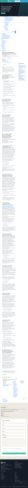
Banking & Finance (7, 22)
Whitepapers (6, 29)
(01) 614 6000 (2, 413)
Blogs (6, 28)
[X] (2, 471)
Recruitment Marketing (8, 20)
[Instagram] (4, 471)
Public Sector (4, 43)
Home (14, 382)
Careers (15, 386)
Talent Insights (6, 27)
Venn (25, 398)
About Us (5, 26)
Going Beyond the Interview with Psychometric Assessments (22, 70)
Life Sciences (6, 23)
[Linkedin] (1, 471)
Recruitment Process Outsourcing (9, 17)
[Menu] (13, 1)
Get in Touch (3, 13)
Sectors (5, 21)
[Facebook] (3, 471)
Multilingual (6, 24)
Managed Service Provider (8, 18)
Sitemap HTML (5, 401)
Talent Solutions (6, 16)
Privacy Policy (14, 486)
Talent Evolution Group (5, 60)
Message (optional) (4, 437)
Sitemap (26, 486)
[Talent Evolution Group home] (10, 1)
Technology (6, 25)
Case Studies (3, 48)
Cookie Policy (5, 399)
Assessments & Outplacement (6, 37)
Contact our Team (17, 1)
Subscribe (21, 483)
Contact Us (16, 477)
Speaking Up (15, 385)
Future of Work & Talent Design (9, 19)
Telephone (3, 431)
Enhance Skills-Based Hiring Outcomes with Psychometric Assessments (22, 76)
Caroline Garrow (10, 58)
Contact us (15, 384)
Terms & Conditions (5, 400)
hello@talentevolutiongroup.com (7, 384)
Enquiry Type (3, 434)
